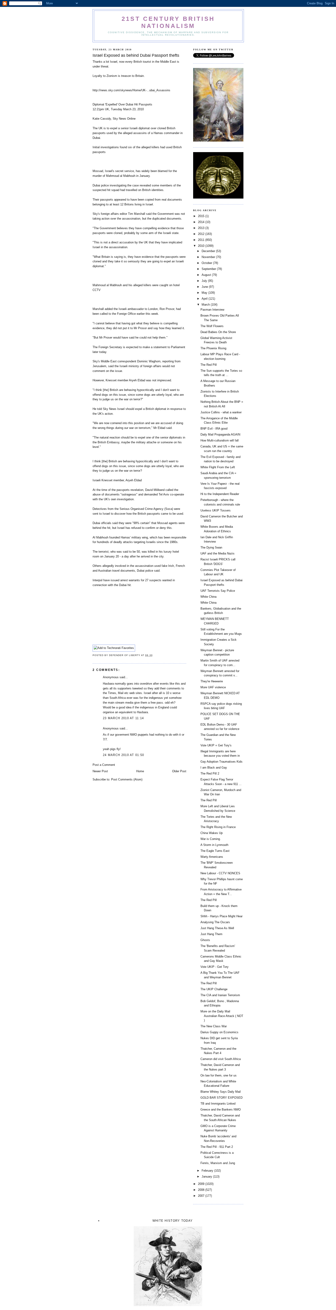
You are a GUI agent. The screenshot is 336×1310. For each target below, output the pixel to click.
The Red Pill (208, 364)
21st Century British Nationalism (168, 22)
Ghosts (205, 940)
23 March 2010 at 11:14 (123, 718)
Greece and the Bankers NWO (220, 1109)
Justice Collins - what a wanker (221, 412)
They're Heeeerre (211, 681)
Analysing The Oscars (215, 922)
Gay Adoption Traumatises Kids (221, 761)
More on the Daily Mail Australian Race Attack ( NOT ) (221, 1016)
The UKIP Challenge (213, 989)
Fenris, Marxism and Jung (217, 1163)
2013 (201, 228)
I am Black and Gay (213, 767)
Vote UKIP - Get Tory (214, 966)
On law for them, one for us (218, 1075)
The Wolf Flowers (212, 326)
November (209, 257)
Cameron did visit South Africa (220, 1059)
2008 (201, 1190)
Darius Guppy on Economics (219, 1032)
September (209, 269)
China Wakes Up (211, 833)
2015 (201, 216)
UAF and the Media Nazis (217, 553)
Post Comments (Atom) (126, 779)
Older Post (179, 771)
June (205, 286)
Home (140, 771)
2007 (201, 1195)
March (206, 304)
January (207, 1176)
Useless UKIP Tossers (215, 510)
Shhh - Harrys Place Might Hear (221, 916)
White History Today (172, 1220)
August (207, 275)
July (205, 280)
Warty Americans (211, 856)
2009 (201, 1184)
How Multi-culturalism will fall (219, 440)
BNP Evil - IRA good (213, 428)
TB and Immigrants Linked (217, 1103)
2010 (201, 245)
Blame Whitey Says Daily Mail (220, 1091)
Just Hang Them (211, 934)
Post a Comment (104, 765)
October (207, 263)
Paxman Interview (212, 309)
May (205, 292)
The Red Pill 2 (209, 773)
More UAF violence (213, 687)
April (205, 298)
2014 (201, 222)
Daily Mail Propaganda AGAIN (220, 434)
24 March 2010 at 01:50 (123, 755)
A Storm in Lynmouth (214, 845)
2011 (201, 240)
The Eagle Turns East (214, 851)
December (209, 251)
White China (208, 596)
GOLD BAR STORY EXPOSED (221, 1097)
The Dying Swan (211, 547)
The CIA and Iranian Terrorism (220, 995)
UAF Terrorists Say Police (217, 590)
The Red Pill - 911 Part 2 (216, 1147)
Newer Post (100, 771)
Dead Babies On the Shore (218, 332)
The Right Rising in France (218, 827)
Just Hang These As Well (217, 928)
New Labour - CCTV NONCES (220, 873)
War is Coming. (210, 839)
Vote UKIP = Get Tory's (216, 745)
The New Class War (213, 1026)
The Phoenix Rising (213, 348)
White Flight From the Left (217, 467)
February (208, 1170)
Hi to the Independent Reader (219, 494)
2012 (201, 234)
